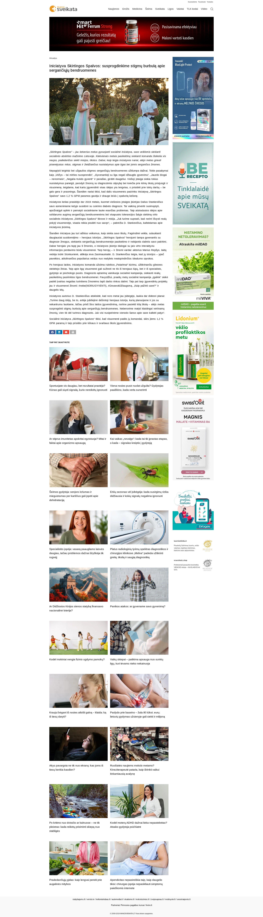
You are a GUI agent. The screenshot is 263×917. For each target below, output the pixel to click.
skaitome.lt (129, 899)
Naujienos (113, 9)
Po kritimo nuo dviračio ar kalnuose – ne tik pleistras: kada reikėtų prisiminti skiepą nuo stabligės (74, 826)
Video (204, 9)
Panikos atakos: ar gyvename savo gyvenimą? (137, 606)
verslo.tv (90, 899)
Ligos (171, 9)
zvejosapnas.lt (157, 899)
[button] (52, 332)
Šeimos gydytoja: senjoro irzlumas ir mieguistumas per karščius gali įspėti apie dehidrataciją (73, 496)
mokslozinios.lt (142, 899)
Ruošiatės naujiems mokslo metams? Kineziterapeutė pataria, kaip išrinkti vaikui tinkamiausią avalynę (134, 769)
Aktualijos (53, 58)
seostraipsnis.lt (183, 899)
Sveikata (160, 9)
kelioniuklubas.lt (103, 899)
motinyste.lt (170, 899)
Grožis (125, 9)
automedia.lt (117, 899)
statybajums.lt (79, 899)
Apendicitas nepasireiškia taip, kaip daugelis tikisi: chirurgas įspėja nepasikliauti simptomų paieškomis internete (136, 884)
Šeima (148, 9)
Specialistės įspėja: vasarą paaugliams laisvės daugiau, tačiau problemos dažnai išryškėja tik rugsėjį (76, 553)
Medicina (137, 9)
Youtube (210, 2)
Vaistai (180, 9)
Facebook (202, 2)
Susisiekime (193, 2)
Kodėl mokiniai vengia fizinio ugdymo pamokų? (77, 659)
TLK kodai (192, 9)
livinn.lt (149, 905)
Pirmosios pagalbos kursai (132, 905)
